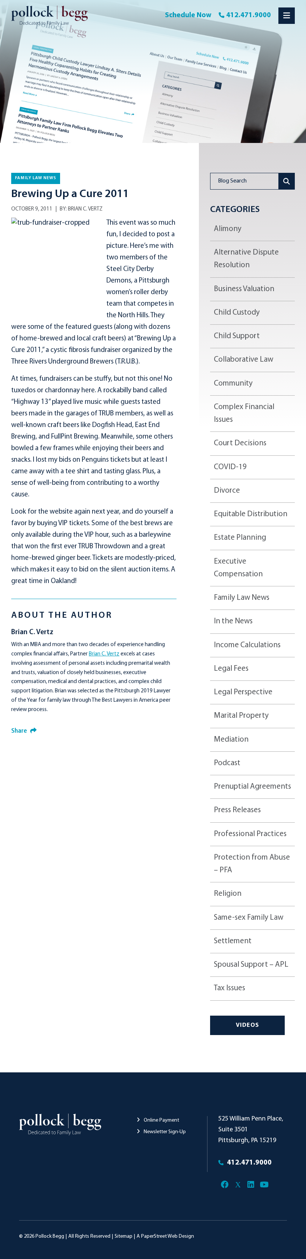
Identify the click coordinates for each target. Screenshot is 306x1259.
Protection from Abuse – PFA (252, 864)
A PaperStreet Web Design (165, 1236)
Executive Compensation (238, 568)
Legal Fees (231, 669)
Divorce (227, 491)
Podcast (227, 763)
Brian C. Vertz (85, 209)
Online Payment (161, 1120)
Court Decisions (240, 443)
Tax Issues (229, 988)
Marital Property (241, 716)
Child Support (237, 336)
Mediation (231, 740)
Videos (247, 1025)
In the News (233, 621)
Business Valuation (244, 289)
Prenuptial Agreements (252, 787)
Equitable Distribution (250, 514)
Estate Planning (240, 538)
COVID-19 (230, 467)
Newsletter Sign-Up (164, 1132)
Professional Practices (250, 834)
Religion (227, 894)
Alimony (227, 229)
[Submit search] (287, 181)
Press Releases (237, 810)
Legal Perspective (243, 692)
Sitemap (123, 1236)
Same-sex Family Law (248, 918)
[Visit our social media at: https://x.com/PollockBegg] (237, 1184)
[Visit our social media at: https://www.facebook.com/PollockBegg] (224, 1184)
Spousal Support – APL (251, 965)
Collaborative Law (243, 360)
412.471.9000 (248, 15)
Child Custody (237, 313)
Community (233, 383)
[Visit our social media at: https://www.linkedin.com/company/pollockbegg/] (250, 1184)
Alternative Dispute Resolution (246, 259)
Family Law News (35, 178)
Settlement (233, 941)
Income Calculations (247, 645)
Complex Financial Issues (244, 413)
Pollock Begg (49, 1236)
